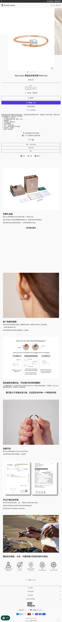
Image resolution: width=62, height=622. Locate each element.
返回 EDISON (32, 580)
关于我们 (30, 587)
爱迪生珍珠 (35, 114)
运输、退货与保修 (31, 144)
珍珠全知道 (30, 591)
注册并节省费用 (30, 599)
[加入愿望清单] (22, 233)
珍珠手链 (10, 114)
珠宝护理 (31, 147)
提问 (31, 151)
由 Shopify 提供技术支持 (31, 620)
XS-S (28, 88)
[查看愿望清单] (57, 5)
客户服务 (30, 595)
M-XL (33, 88)
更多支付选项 (31, 106)
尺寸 (31, 85)
